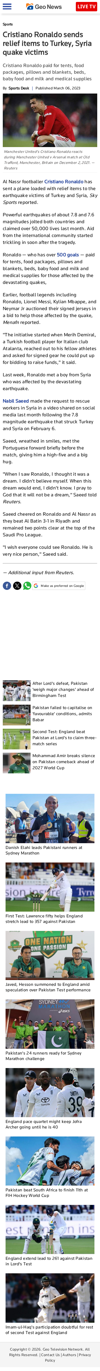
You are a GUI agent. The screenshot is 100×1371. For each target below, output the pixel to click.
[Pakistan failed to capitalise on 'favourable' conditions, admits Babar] (17, 715)
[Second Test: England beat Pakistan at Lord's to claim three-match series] (17, 739)
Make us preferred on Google (62, 586)
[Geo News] (44, 6)
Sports (8, 24)
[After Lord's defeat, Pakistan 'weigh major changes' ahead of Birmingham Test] (17, 690)
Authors (69, 1355)
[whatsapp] (27, 586)
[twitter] (17, 586)
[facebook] (7, 586)
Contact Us (50, 1355)
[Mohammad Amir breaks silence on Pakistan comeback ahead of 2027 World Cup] (17, 763)
